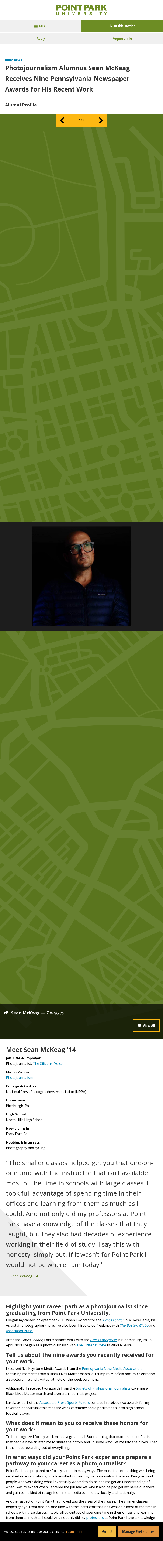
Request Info (122, 38)
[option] (81, 576)
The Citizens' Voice (48, 1063)
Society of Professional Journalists (103, 1388)
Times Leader (113, 1320)
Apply (41, 38)
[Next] (101, 120)
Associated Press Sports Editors (64, 1402)
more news (13, 60)
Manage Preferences (138, 1531)
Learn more (74, 1532)
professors (95, 1517)
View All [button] (149, 1025)
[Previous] (62, 120)
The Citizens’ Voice (91, 1345)
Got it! (107, 1531)
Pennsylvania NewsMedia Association (112, 1368)
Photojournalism (19, 1077)
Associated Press (19, 1331)
